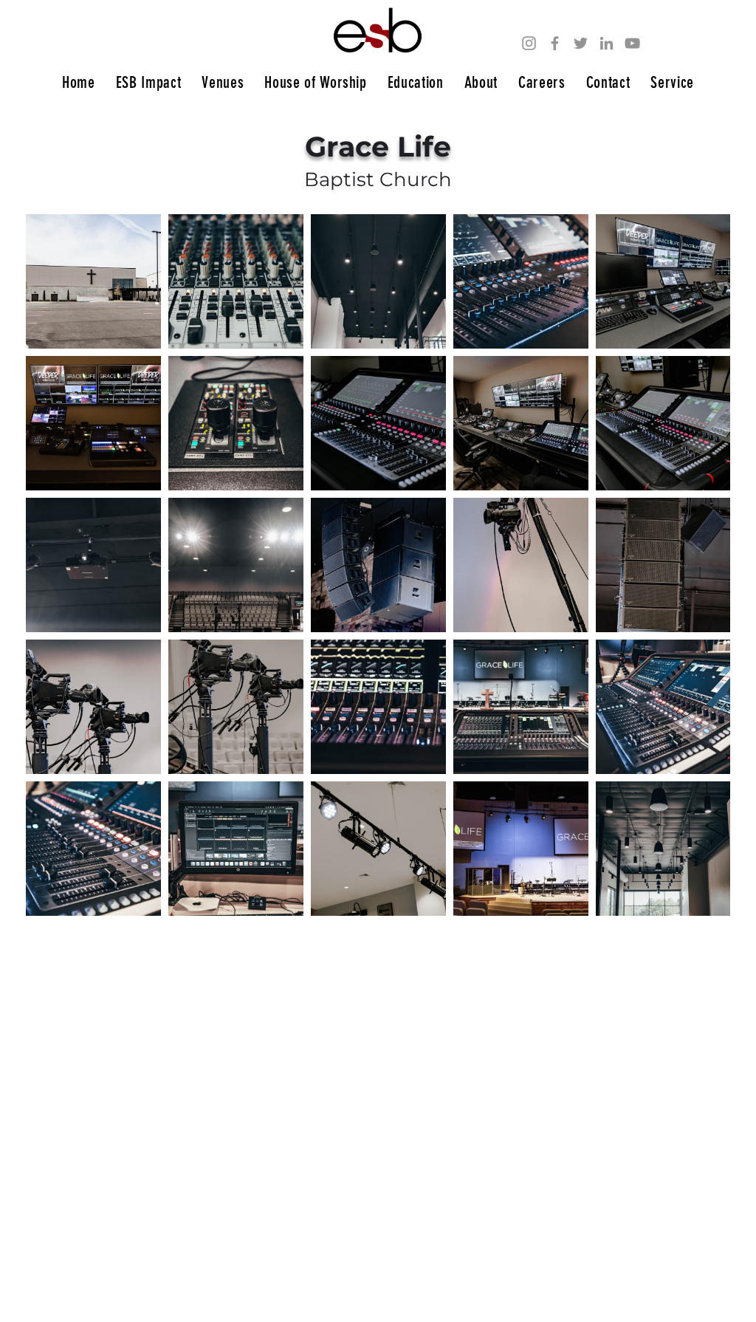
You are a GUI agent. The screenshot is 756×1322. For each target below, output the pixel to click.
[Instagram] (529, 43)
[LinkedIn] (606, 43)
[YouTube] (632, 43)
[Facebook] (555, 43)
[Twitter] (580, 43)
